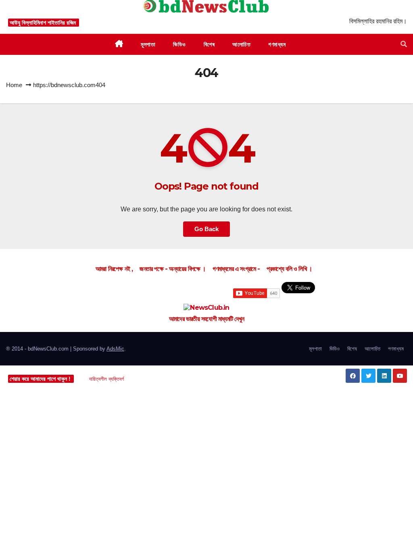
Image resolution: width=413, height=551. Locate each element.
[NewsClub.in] (206, 308)
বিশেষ (352, 349)
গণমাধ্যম (396, 349)
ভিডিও (335, 349)
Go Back (206, 228)
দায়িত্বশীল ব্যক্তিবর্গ (106, 379)
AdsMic (115, 349)
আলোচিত (372, 349)
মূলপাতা (315, 349)
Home (14, 84)
